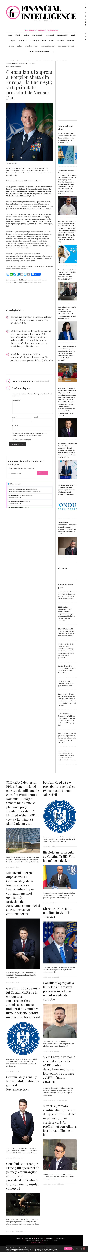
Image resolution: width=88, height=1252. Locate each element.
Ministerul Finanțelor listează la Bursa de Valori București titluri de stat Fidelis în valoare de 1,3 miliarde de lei (67, 137)
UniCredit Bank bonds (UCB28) (19, 501)
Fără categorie (19, 1158)
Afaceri (18, 35)
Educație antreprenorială (66, 46)
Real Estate (70, 40)
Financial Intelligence (12, 63)
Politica (26, 35)
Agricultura (60, 40)
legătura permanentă (35, 282)
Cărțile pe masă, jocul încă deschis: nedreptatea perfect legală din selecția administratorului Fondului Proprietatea (67, 489)
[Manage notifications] (84, 1248)
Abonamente (39, 1238)
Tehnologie (22, 40)
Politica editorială (60, 1238)
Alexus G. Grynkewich (34, 280)
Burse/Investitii (62, 35)
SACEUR (8, 282)
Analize (51, 40)
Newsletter (49, 1238)
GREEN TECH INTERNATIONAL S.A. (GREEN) (23, 489)
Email (36, 417)
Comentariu (16, 400)
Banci (73, 35)
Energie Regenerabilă (61, 1100)
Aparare (11, 46)
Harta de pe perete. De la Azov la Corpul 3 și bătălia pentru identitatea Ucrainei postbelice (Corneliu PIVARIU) (67, 274)
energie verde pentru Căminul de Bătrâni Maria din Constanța (66, 614)
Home (10, 35)
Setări (77, 1249)
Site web (15, 425)
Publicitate (54, 1240)
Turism (19, 46)
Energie (12, 40)
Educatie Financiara (48, 46)
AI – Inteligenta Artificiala (38, 40)
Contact (46, 1240)
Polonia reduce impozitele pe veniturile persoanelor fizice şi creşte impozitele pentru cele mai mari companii (67, 737)
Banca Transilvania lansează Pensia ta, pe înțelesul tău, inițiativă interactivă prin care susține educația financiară (67, 755)
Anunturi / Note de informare (39, 51)
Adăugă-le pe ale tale (42, 381)
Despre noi (18, 1238)
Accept (68, 1249)
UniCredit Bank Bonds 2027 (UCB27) (21, 495)
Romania (44, 280)
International (50, 35)
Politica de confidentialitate (33, 1240)
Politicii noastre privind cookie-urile (48, 1251)
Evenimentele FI (53, 30)
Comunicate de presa (31, 46)
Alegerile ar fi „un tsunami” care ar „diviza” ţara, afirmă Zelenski (66, 683)
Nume (14, 417)
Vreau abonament (30, 30)
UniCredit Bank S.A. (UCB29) (19, 507)
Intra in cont (42, 30)
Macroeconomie (37, 35)
